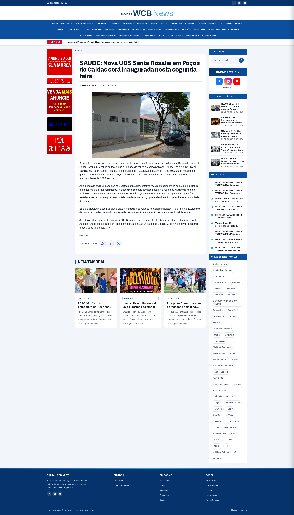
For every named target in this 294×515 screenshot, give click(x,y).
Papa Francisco (220, 372)
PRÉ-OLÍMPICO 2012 (223, 396)
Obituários (199, 29)
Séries (238, 23)
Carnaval (236, 282)
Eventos (189, 23)
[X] (118, 243)
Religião (186, 29)
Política (115, 23)
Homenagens (154, 29)
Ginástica (229, 335)
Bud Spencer (219, 276)
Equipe (179, 35)
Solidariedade (171, 29)
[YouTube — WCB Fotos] (245, 3)
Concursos (123, 29)
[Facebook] (110, 243)
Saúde (154, 23)
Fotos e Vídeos (165, 35)
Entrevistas (138, 29)
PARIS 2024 (218, 378)
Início (55, 23)
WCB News (103, 23)
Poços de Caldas (84, 23)
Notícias (84, 298)
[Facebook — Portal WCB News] (234, 3)
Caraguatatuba (220, 282)
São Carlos (67, 23)
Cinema (228, 23)
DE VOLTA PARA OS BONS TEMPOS (225, 302)
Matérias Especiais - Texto (225, 353)
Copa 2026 (173, 298)
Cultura (164, 23)
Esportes (177, 23)
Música (212, 23)
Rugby (230, 409)
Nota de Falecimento (223, 366)
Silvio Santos (230, 427)
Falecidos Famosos (106, 35)
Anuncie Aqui (192, 35)
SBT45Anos (218, 421)
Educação (142, 23)
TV (220, 23)
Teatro (59, 29)
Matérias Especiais (129, 35)
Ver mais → (228, 88)
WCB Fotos (149, 35)
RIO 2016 (217, 409)
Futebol (216, 335)
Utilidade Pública (75, 29)
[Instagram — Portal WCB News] (239, 3)
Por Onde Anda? (85, 35)
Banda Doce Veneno (222, 270)
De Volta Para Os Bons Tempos (223, 29)
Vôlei (236, 452)
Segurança (128, 23)
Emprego (109, 29)
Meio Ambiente (94, 29)
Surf (233, 434)
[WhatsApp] (102, 243)
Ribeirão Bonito (232, 403)
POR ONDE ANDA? (221, 390)
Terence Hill (229, 440)
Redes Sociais (209, 35)
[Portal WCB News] (147, 13)
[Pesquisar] (241, 60)
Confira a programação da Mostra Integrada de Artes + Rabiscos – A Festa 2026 (102, 43)
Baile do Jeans (220, 264)
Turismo (201, 23)
